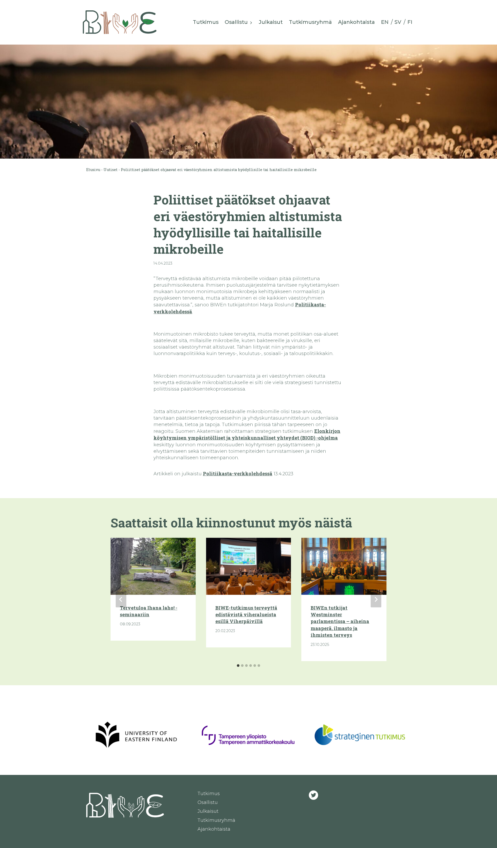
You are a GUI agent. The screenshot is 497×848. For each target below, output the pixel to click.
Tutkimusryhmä (310, 22)
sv (397, 22)
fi (409, 22)
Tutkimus (205, 22)
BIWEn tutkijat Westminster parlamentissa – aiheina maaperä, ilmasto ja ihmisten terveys (340, 621)
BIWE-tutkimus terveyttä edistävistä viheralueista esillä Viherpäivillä (246, 615)
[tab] (238, 665)
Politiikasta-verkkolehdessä (237, 473)
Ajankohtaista (356, 22)
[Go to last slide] (121, 599)
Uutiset (111, 169)
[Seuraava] (376, 599)
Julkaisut (271, 22)
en (385, 22)
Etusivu (93, 169)
